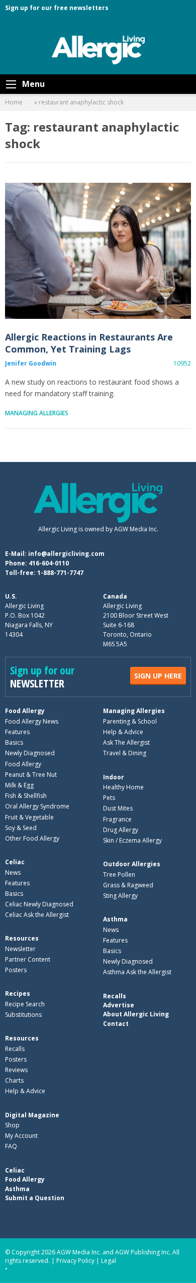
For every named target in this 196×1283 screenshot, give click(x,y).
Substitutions (23, 1014)
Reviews (16, 1070)
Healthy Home (123, 787)
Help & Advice (123, 732)
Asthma (115, 919)
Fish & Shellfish (26, 795)
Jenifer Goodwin (30, 363)
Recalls (15, 1048)
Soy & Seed (21, 828)
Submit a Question (34, 1198)
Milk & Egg (19, 785)
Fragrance (117, 819)
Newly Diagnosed (30, 753)
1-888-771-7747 (60, 572)
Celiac (15, 862)
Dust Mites (118, 808)
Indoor (113, 777)
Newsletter (20, 949)
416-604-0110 (49, 563)
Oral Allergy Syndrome (37, 806)
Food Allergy (25, 711)
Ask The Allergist (126, 742)
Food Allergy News (31, 721)
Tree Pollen (119, 874)
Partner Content (27, 959)
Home (14, 102)
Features (17, 732)
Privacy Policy (75, 1260)
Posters (16, 970)
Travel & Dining (124, 753)
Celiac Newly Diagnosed (39, 904)
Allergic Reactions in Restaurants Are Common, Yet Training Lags (98, 251)
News (13, 872)
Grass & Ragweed (128, 885)
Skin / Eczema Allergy (132, 840)
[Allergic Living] (98, 49)
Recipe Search (25, 1004)
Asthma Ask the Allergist (137, 972)
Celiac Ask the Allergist (37, 914)
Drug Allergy (120, 830)
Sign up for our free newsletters (57, 8)
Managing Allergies (36, 413)
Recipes (17, 993)
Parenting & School (130, 721)
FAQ (11, 1146)
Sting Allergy (120, 895)
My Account (21, 1135)
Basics (14, 742)
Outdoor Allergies (131, 864)
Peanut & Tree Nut (31, 774)
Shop (12, 1125)
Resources (22, 938)
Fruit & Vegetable (29, 817)
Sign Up (158, 675)
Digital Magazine (32, 1115)
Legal (108, 1260)
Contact (116, 1023)
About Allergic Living (136, 1014)
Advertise (118, 1005)
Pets (109, 797)
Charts (14, 1080)
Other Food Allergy (32, 838)
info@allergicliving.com (66, 553)
